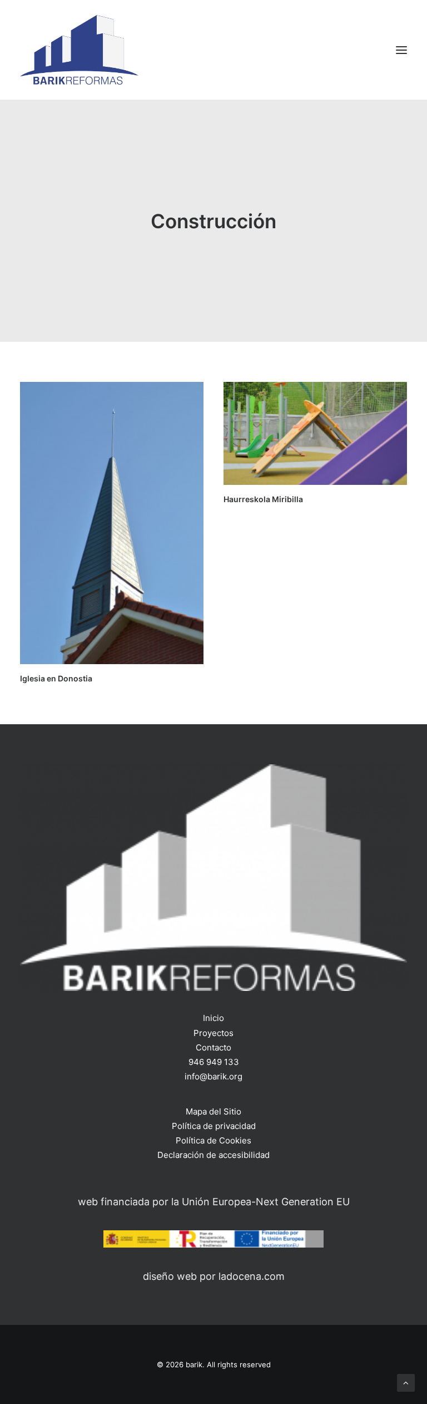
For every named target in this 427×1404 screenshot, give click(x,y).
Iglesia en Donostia (56, 678)
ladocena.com (252, 1276)
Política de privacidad (214, 1126)
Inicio (213, 1018)
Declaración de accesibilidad (213, 1155)
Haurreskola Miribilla (263, 499)
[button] (401, 50)
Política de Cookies (213, 1140)
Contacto (213, 1047)
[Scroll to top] (406, 1382)
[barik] (79, 50)
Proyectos (213, 1033)
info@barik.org (213, 1076)
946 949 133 (213, 1062)
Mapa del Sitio (213, 1111)
